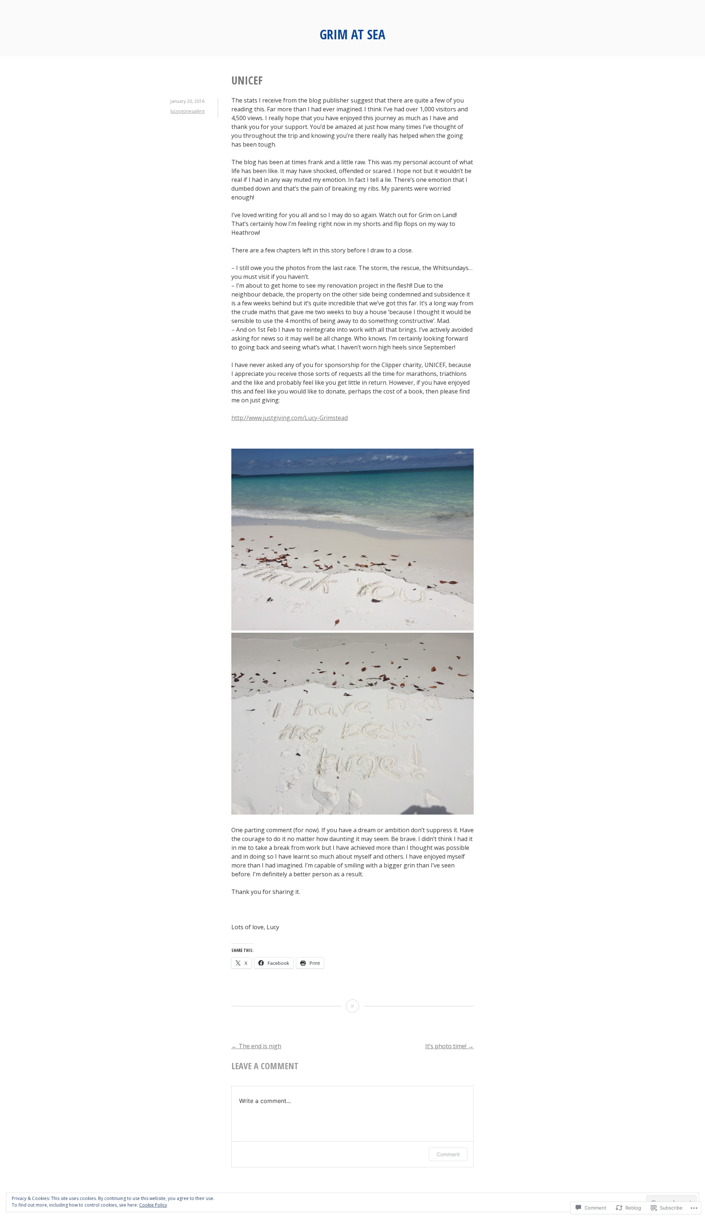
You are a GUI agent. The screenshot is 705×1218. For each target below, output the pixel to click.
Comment (448, 1154)
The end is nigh (256, 1046)
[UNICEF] (352, 1006)
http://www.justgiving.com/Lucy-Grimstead (289, 418)
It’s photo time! (449, 1046)
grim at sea (352, 34)
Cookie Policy (153, 1205)
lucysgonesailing (187, 111)
